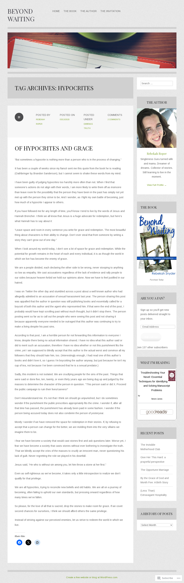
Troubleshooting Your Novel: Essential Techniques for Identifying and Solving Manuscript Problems (154, 381)
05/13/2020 (65, 120)
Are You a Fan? (153, 298)
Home (56, 11)
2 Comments (114, 120)
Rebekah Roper (157, 153)
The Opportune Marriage (155, 469)
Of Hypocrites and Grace (54, 148)
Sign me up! (151, 337)
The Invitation (110, 11)
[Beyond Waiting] (92, 53)
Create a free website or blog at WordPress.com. (92, 577)
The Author (88, 11)
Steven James (156, 399)
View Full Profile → (157, 185)
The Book (70, 11)
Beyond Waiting (21, 15)
